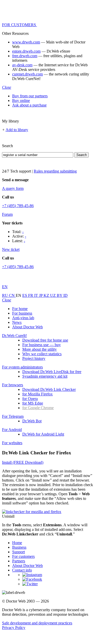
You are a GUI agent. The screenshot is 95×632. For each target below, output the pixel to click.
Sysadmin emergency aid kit (44, 376)
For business (22, 313)
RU (5, 295)
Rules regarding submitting (55, 171)
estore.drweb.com (26, 51)
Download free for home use (45, 340)
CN (12, 295)
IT (36, 295)
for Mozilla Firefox (37, 394)
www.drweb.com (26, 42)
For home (20, 308)
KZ (47, 295)
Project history (33, 358)
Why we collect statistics (42, 354)
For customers (23, 556)
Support (18, 552)
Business (19, 547)
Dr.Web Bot (32, 421)
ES (25, 295)
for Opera (30, 398)
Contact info (22, 570)
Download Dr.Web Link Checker (49, 389)
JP (41, 295)
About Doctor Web (27, 327)
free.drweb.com (24, 56)
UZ (53, 295)
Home (17, 543)
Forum (7, 214)
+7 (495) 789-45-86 (18, 206)
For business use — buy (41, 345)
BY (60, 295)
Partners (18, 561)
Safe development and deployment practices (37, 623)
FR (31, 295)
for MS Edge (32, 403)
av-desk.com (22, 65)
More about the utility (39, 349)
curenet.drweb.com (27, 74)
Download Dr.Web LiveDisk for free (51, 371)
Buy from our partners (30, 96)
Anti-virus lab (23, 318)
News (17, 322)
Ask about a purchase (29, 105)
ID (65, 295)
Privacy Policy (13, 627)
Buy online (21, 100)
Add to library (17, 130)
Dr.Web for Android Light (43, 434)
